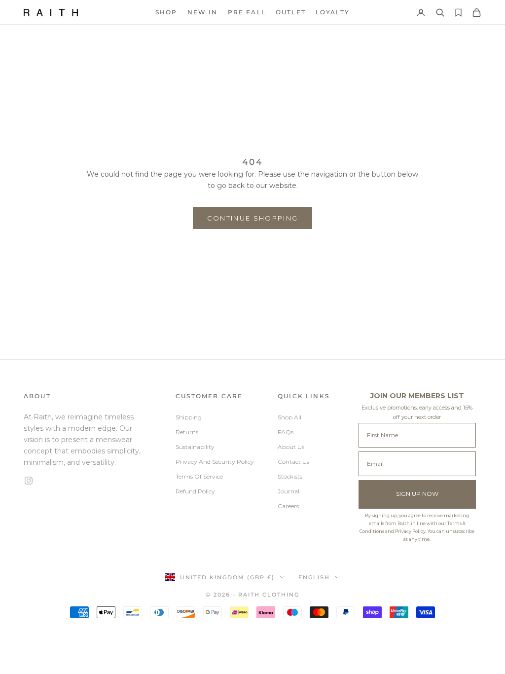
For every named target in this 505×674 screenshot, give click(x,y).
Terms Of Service (199, 476)
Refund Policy (195, 491)
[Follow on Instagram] (88, 481)
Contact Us (293, 461)
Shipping (189, 417)
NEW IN (202, 12)
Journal (288, 491)
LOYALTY (333, 12)
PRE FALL (247, 12)
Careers (288, 506)
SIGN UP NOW (417, 493)
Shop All (289, 417)
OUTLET (291, 12)
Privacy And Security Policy (215, 461)
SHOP (166, 12)
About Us (291, 446)
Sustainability (195, 446)
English (314, 577)
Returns (187, 432)
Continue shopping (252, 218)
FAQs (285, 432)
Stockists (290, 476)
